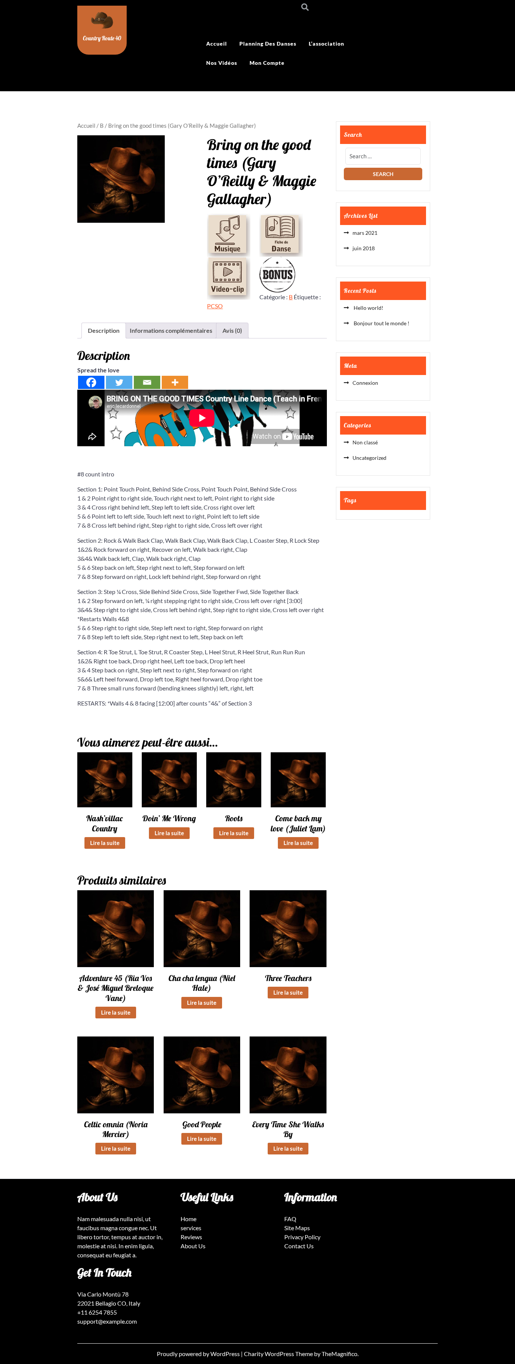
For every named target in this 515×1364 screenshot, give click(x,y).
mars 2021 (365, 233)
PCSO (215, 305)
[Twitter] (119, 382)
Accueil (216, 43)
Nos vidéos (221, 63)
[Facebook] (91, 382)
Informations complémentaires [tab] (171, 330)
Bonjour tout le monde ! (381, 323)
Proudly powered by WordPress (199, 1353)
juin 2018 (364, 248)
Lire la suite (105, 842)
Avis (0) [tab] (232, 330)
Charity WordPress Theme (279, 1353)
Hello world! (368, 308)
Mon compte (267, 63)
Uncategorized (369, 458)
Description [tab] (104, 330)
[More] (175, 382)
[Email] (147, 382)
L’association (326, 43)
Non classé (365, 442)
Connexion (365, 383)
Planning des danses (267, 43)
